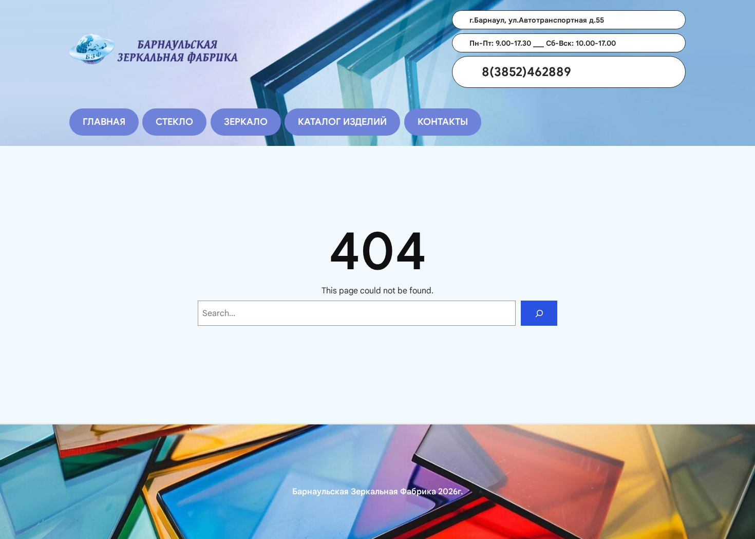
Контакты (443, 121)
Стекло (174, 121)
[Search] (539, 313)
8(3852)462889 (526, 72)
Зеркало (246, 121)
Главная (104, 121)
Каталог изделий (342, 121)
